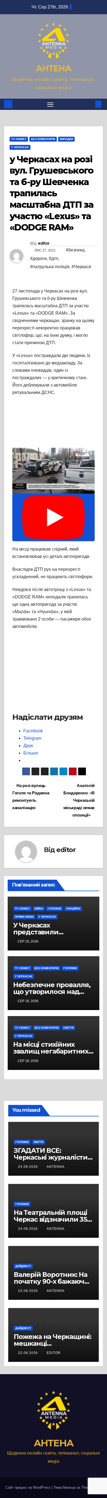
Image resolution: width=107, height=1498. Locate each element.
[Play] (53, 517)
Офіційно (73, 908)
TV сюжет (18, 139)
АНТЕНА (53, 68)
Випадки (66, 139)
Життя (38, 1141)
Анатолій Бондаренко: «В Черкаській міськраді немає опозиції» (79, 800)
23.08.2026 (28, 1291)
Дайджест (23, 1266)
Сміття (68, 1027)
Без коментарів (43, 139)
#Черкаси (81, 266)
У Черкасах (20, 147)
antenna (55, 1167)
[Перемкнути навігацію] (50, 104)
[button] (90, 104)
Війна (39, 908)
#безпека (75, 250)
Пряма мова (24, 916)
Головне (54, 908)
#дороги (38, 258)
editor (44, 243)
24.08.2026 (28, 1167)
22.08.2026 (28, 1353)
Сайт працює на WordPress (28, 1487)
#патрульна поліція (49, 266)
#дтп (53, 258)
